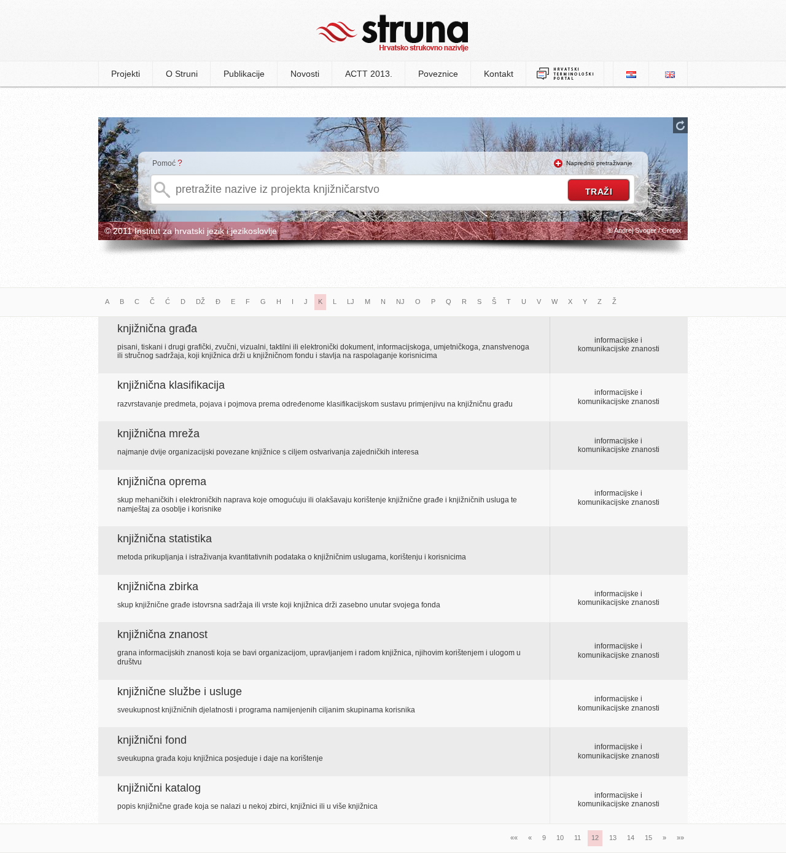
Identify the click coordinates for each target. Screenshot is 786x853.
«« (514, 837)
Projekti (125, 74)
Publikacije (244, 74)
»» (680, 837)
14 (630, 837)
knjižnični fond (152, 740)
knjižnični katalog (159, 788)
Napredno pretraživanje (599, 163)
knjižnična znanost (162, 634)
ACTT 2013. (368, 74)
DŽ (200, 301)
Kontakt (498, 74)
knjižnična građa (157, 328)
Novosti (304, 74)
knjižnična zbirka (157, 586)
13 (613, 837)
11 (577, 837)
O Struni (182, 74)
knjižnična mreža (158, 433)
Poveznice (438, 74)
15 (648, 837)
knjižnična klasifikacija (171, 385)
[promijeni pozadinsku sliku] (680, 125)
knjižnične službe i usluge (179, 691)
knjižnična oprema (161, 481)
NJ (400, 301)
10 (560, 837)
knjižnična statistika (164, 538)
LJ (350, 301)
